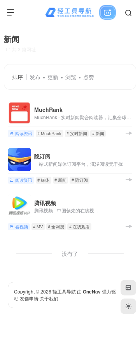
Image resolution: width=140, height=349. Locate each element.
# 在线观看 (79, 226)
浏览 (70, 77)
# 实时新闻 (76, 133)
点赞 (88, 77)
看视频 (21, 226)
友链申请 (29, 298)
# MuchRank (49, 133)
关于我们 (49, 298)
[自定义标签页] (128, 287)
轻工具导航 (64, 291)
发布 (35, 77)
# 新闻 (98, 133)
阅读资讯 (23, 133)
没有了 (70, 253)
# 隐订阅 (80, 180)
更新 (52, 77)
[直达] (128, 132)
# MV (38, 226)
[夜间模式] (128, 306)
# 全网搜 (56, 226)
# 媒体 (43, 180)
